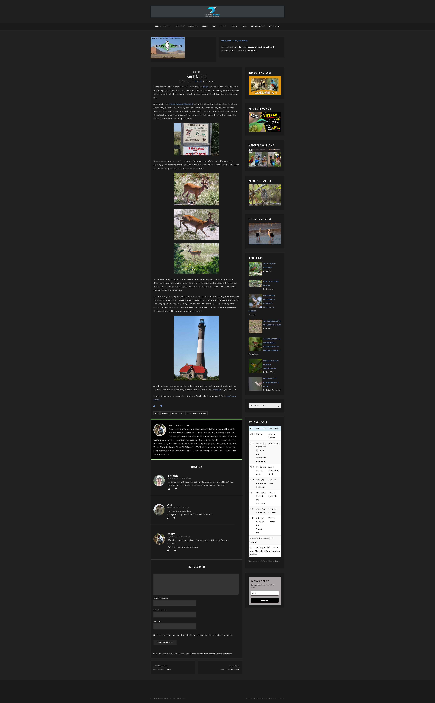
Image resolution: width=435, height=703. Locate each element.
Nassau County (177, 413)
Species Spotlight (258, 26)
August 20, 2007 (185, 81)
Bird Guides (193, 26)
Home (157, 26)
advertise (260, 47)
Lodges (234, 26)
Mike (205, 87)
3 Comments (210, 81)
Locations (224, 26)
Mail (159, 610)
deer (156, 413)
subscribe (271, 47)
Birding (205, 26)
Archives (167, 26)
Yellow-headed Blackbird (181, 104)
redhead (217, 389)
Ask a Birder (180, 26)
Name (160, 598)
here (255, 561)
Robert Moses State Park (196, 413)
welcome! (252, 50)
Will (169, 505)
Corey (171, 534)
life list (202, 436)
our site (237, 47)
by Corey (198, 81)
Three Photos (274, 26)
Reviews (244, 26)
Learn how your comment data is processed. (212, 653)
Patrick (173, 475)
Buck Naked (196, 77)
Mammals (196, 72)
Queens (187, 432)
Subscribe (265, 600)
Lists (214, 26)
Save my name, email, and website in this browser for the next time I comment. (195, 635)
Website (157, 621)
